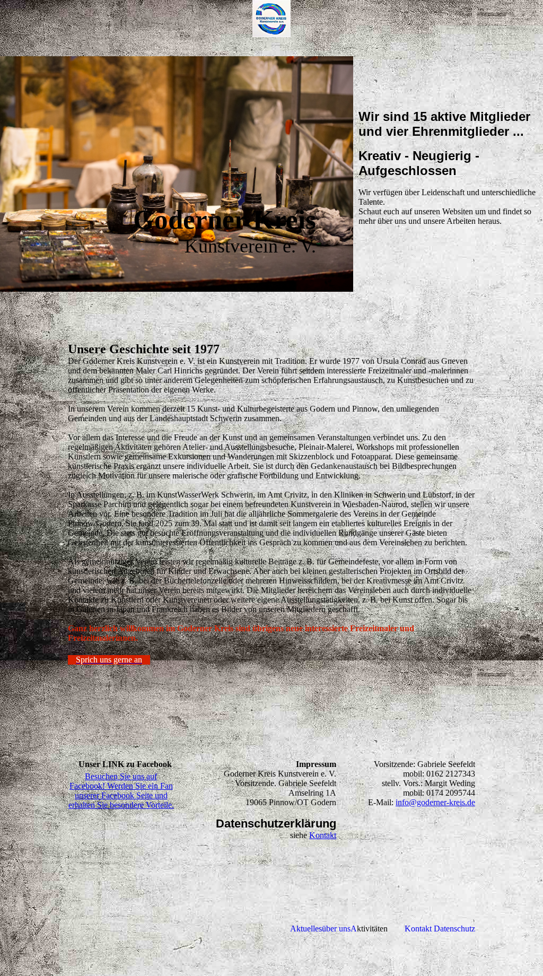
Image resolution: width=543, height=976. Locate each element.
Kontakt (322, 835)
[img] (271, 18)
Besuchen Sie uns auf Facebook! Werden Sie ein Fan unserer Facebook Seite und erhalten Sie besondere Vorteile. (121, 790)
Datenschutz (454, 928)
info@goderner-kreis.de (435, 802)
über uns (336, 928)
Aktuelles (306, 928)
